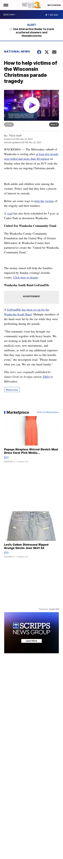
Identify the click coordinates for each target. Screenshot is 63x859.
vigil (10, 213)
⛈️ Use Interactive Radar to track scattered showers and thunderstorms (31, 32)
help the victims (44, 201)
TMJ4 (46, 377)
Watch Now (53, 5)
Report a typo (12, 389)
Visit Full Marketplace (48, 412)
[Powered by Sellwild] (54, 609)
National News (17, 51)
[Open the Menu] (6, 5)
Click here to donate (25, 277)
